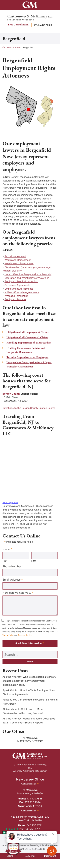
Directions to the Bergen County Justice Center (28, 408)
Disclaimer (41, 771)
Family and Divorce (15, 299)
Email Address (12, 579)
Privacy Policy (8, 635)
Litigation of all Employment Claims (27, 332)
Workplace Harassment (17, 259)
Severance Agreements (17, 285)
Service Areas (14, 47)
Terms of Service (25, 635)
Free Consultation (18, 24)
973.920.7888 (43, 24)
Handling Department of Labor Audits (28, 342)
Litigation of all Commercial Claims (27, 337)
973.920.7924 (30, 802)
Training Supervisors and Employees (27, 357)
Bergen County (11, 393)
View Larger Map (10, 502)
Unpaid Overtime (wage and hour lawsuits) (28, 274)
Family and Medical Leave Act (21, 281)
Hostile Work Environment (19, 263)
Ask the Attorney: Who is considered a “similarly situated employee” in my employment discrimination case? (29, 680)
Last (33, 560)
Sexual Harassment (15, 256)
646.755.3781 (30, 825)
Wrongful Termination (16, 295)
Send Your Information (29, 643)
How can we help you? (18, 592)
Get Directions (30, 783)
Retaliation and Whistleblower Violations (26, 277)
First (4, 560)
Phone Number (13, 566)
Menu (31, 856)
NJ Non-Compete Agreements (21, 292)
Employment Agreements (18, 288)
